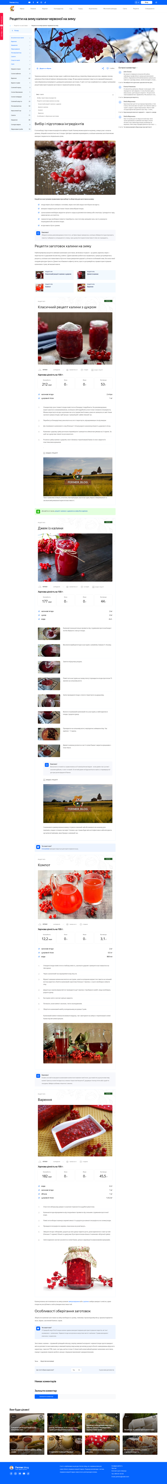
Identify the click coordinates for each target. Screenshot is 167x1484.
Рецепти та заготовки (21, 25)
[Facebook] (33, 2)
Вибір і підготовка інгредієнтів (46, 98)
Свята (125, 9)
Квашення (20, 120)
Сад (70, 9)
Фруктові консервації (47, 1361)
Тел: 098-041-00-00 (118, 1474)
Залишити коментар (46, 1396)
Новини (33, 9)
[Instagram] (41, 2)
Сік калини (45, 849)
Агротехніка (93, 9)
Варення (20, 78)
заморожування (74, 1301)
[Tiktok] (45, 2)
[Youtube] (29, 2)
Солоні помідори (20, 97)
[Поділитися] (103, 68)
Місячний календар (110, 9)
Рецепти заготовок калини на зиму (48, 101)
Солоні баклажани (20, 92)
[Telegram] (37, 2)
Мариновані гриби (20, 129)
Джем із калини (43, 107)
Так (74, 1370)
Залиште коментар (46, 1390)
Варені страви (20, 83)
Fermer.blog (12, 9)
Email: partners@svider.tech (120, 1477)
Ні (79, 1370)
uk (138, 3)
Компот (40, 110)
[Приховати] (113, 95)
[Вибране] (156, 2)
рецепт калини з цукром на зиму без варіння (71, 511)
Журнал (45, 9)
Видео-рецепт (98, 370)
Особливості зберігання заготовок (48, 116)
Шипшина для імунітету (131, 97)
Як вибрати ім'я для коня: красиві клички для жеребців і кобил (138, 82)
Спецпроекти (149, 9)
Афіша (22, 9)
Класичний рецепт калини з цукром (49, 104)
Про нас (114, 1468)
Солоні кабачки (20, 73)
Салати (20, 115)
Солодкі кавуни (20, 124)
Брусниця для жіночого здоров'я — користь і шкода (140, 112)
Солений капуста (20, 101)
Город (80, 9)
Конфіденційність (117, 1466)
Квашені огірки (20, 69)
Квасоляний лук (20, 111)
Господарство (58, 9)
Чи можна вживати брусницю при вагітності (138, 127)
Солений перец (20, 87)
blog (14, 2)
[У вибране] (41, 1416)
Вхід (146, 2)
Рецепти (136, 9)
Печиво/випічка (20, 106)
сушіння (86, 1301)
